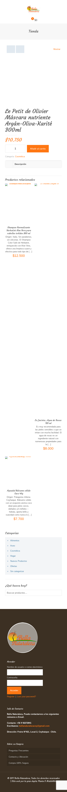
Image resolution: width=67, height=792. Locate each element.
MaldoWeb (51, 781)
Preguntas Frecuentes (19, 750)
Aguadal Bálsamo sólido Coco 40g (18, 492)
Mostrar (56, 49)
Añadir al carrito (38, 148)
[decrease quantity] (8, 148)
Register (10, 696)
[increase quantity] (22, 148)
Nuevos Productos (18, 561)
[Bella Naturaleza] (33, 9)
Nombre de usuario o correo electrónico (24, 667)
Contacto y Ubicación (18, 757)
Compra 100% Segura (19, 763)
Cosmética (20, 156)
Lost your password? (26, 696)
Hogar (13, 556)
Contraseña (12, 677)
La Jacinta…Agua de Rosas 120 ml (48, 422)
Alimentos (14, 540)
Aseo (12, 546)
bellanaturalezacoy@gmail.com (34, 726)
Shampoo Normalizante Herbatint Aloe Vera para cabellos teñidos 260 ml (19, 230)
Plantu (41, 781)
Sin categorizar (17, 571)
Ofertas (13, 566)
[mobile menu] (62, 6)
